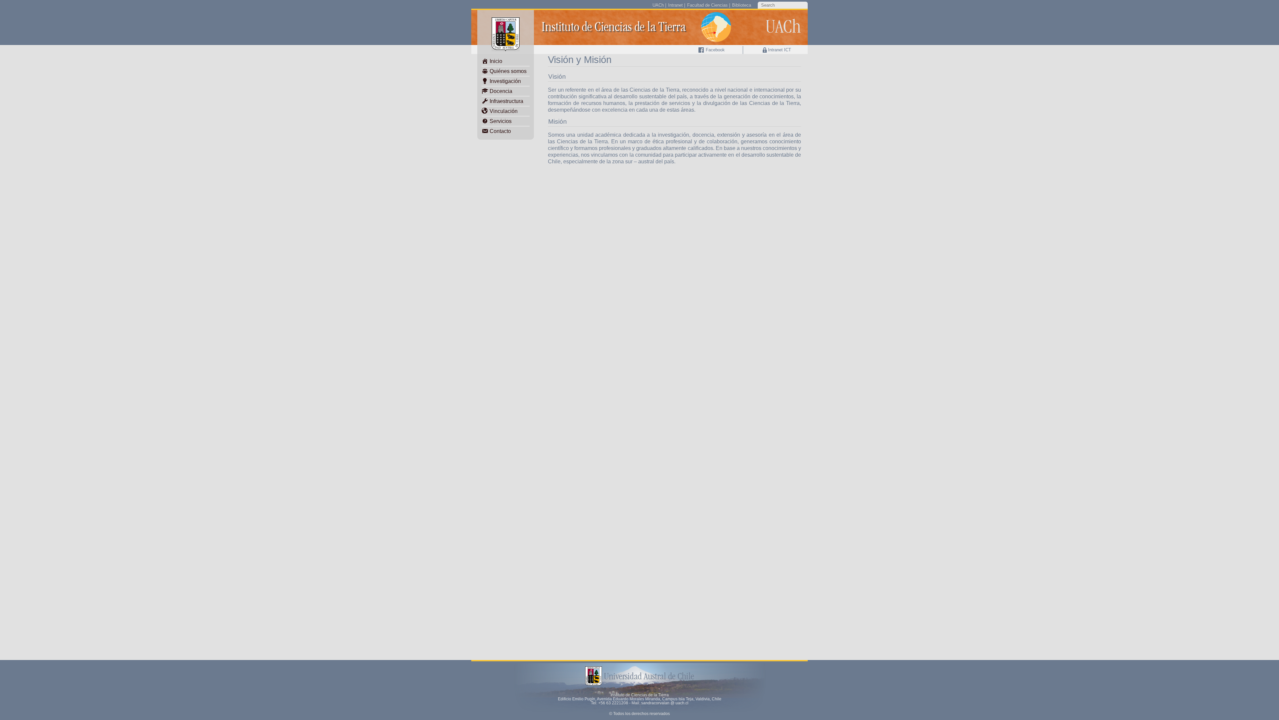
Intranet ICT (779, 49)
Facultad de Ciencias (707, 5)
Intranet (675, 5)
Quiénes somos (507, 71)
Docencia (500, 91)
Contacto (499, 131)
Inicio (495, 61)
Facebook (714, 49)
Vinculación (503, 111)
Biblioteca (741, 5)
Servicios (500, 121)
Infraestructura (505, 101)
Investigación (504, 81)
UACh (658, 5)
